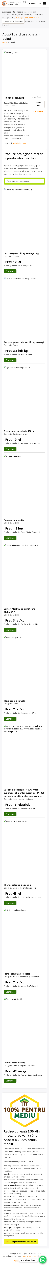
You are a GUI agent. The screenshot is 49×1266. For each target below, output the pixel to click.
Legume (16, 256)
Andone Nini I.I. (27, 354)
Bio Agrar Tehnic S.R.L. (30, 624)
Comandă (10, 271)
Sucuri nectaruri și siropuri (23, 799)
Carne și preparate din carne (24, 1065)
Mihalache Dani (19, 143)
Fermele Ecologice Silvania (31, 1075)
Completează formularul (13, 21)
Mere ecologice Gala (14, 700)
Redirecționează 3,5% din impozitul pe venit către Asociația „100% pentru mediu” (22, 1137)
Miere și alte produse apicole (24, 888)
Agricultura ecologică (12, 165)
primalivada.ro (9, 1179)
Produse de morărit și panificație (26, 977)
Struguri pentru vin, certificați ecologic (24, 342)
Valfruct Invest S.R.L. (29, 808)
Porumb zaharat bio (14, 519)
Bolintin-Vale (38, 104)
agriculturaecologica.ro (13, 1185)
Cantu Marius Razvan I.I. (30, 532)
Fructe (15, 345)
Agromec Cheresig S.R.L (30, 443)
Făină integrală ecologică (17, 973)
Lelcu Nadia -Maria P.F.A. (31, 897)
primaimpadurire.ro (11, 1165)
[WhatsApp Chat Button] (42, 1259)
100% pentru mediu (17, 3)
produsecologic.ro (11, 1191)
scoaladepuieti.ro (11, 1213)
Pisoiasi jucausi (14, 98)
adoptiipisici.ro (9, 1227)
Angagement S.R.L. (28, 713)
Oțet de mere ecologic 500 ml (19, 431)
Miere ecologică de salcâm (18, 884)
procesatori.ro (9, 1196)
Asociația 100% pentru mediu (27, 17)
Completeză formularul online (23, 1241)
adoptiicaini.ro (9, 1221)
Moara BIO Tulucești (29, 986)
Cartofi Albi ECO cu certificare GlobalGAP (19, 610)
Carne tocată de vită (14, 1062)
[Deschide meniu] (44, 3)
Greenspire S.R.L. (27, 265)
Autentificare (36, 3)
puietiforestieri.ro (11, 1174)
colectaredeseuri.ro (11, 1205)
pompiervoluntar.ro (11, 1233)
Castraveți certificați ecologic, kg (21, 253)
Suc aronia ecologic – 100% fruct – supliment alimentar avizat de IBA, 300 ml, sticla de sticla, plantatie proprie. (24, 792)
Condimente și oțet (20, 434)
